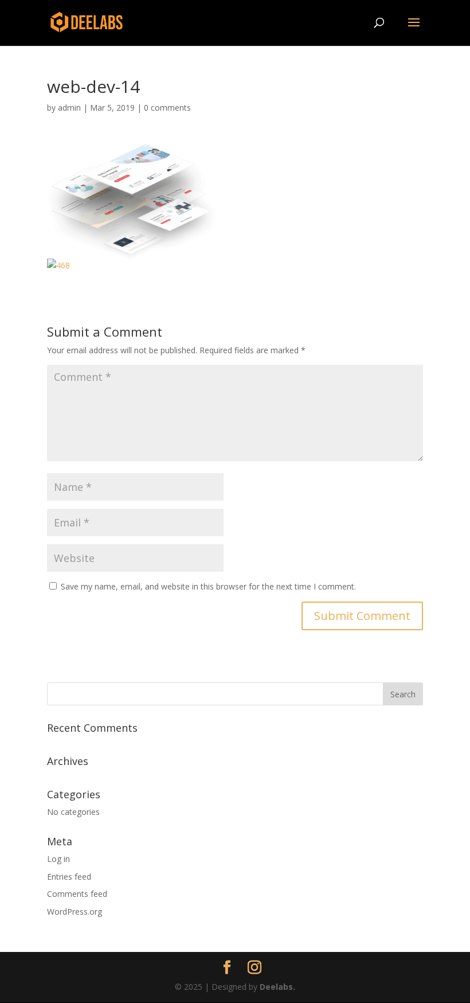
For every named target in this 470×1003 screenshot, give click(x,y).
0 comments (167, 107)
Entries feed (69, 876)
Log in (58, 858)
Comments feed (77, 893)
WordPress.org (74, 911)
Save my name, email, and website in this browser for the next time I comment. (208, 586)
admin (69, 107)
